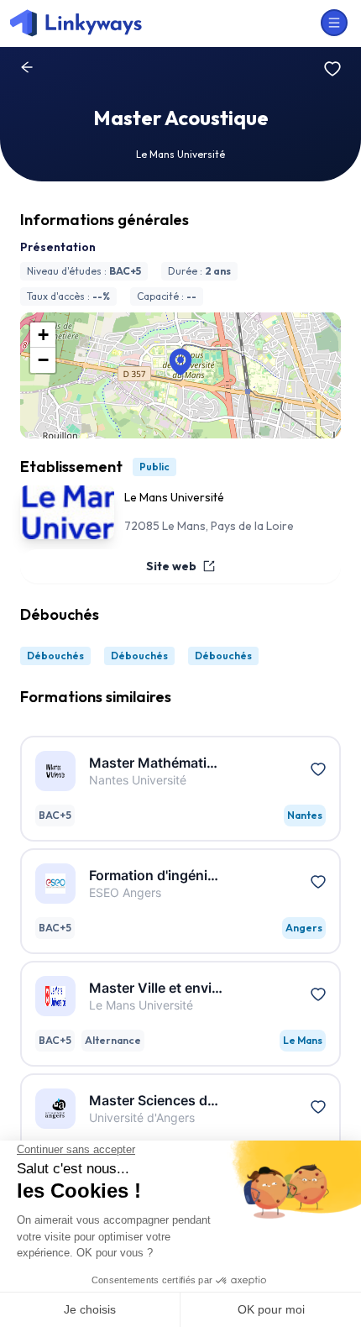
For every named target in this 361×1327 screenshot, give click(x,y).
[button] (180, 362)
